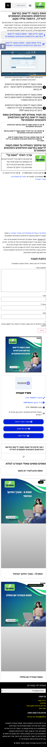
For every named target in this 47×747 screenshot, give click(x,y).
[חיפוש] (8, 5)
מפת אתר (42, 708)
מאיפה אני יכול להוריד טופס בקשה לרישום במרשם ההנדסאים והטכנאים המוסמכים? (23, 132)
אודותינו (43, 703)
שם (44, 296)
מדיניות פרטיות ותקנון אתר (36, 706)
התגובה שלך (40, 268)
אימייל (43, 304)
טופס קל (42, 233)
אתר (44, 313)
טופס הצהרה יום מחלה (31, 677)
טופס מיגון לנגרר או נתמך (30, 470)
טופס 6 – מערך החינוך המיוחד (28, 574)
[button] (30, 5)
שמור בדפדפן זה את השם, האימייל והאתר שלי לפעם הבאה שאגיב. (23, 325)
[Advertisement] (23, 206)
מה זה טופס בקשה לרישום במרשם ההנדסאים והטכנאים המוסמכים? (24, 126)
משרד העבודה (40, 179)
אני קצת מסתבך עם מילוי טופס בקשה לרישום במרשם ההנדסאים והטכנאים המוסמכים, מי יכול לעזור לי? (25, 139)
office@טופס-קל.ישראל (36, 717)
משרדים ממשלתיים (18, 177)
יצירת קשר (42, 700)
